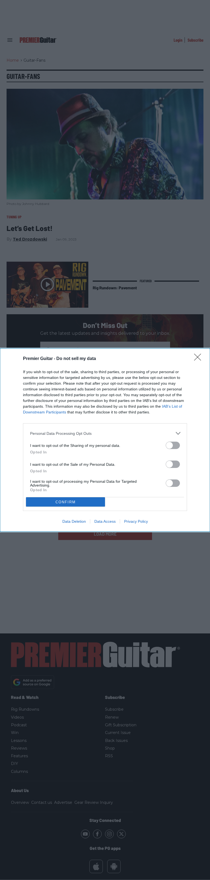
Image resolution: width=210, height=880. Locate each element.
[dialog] (105, 440)
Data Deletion (74, 521)
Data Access (105, 521)
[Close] (199, 359)
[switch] (173, 445)
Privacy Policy (136, 521)
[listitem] (105, 433)
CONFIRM (66, 502)
